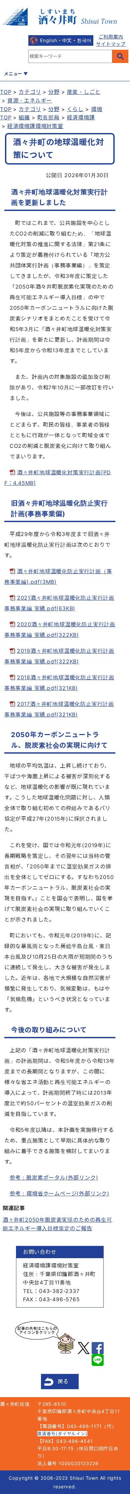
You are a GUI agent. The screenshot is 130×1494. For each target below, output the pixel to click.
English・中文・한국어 (66, 40)
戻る (63, 1381)
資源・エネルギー (29, 100)
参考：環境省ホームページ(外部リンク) (59, 1193)
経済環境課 (81, 117)
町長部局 (48, 117)
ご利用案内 (111, 36)
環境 (96, 109)
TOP (5, 92)
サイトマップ (111, 44)
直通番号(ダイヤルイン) (62, 1433)
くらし (75, 109)
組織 (24, 117)
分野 (54, 92)
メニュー (13, 73)
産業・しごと (84, 92)
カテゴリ (30, 92)
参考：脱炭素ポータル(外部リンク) (54, 1177)
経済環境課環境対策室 (35, 126)
